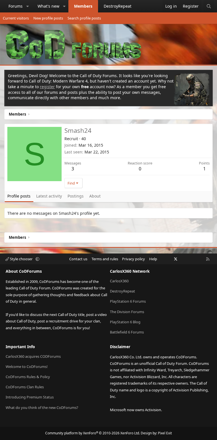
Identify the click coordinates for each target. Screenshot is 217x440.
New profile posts (48, 18)
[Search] (208, 6)
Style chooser (21, 258)
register (47, 86)
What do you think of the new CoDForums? (42, 407)
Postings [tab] (76, 196)
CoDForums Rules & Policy (28, 376)
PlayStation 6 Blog (125, 321)
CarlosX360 (119, 280)
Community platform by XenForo (92, 433)
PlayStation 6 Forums (128, 301)
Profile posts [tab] (19, 196)
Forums (15, 6)
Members (83, 6)
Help (153, 258)
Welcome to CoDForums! (27, 366)
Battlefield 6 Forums (127, 332)
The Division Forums (127, 311)
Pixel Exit (165, 433)
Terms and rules (105, 258)
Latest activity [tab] (49, 196)
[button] (27, 6)
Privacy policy (133, 258)
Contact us (78, 258)
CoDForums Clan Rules (25, 386)
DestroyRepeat (117, 6)
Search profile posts (84, 18)
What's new (48, 6)
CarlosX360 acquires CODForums (33, 356)
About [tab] (95, 196)
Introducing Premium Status (30, 397)
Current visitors (16, 18)
